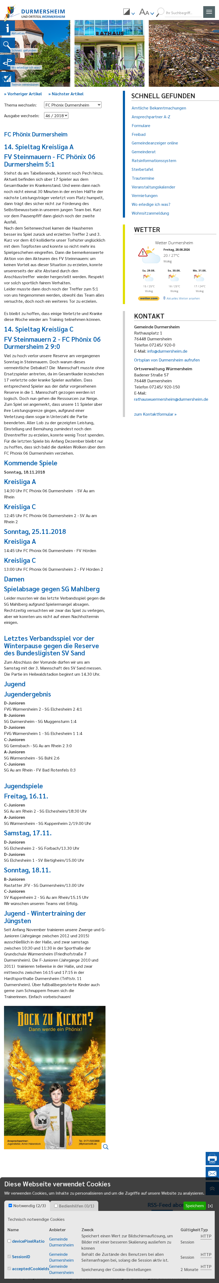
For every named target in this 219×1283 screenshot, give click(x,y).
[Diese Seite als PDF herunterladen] (212, 1163)
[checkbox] (10, 1205)
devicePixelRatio (28, 1241)
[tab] (27, 1206)
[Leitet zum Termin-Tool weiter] (7, 79)
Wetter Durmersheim (174, 242)
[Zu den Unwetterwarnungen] (150, 266)
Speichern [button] (195, 1205)
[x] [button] (210, 1205)
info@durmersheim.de (167, 351)
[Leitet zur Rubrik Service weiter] (7, 62)
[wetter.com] (148, 299)
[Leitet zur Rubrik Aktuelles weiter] (7, 28)
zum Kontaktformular (153, 414)
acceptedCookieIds (30, 1268)
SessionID (21, 1256)
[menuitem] (129, 12)
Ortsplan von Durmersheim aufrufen (167, 360)
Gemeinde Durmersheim (61, 1242)
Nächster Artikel (66, 93)
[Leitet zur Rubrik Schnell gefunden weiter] (7, 45)
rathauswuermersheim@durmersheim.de (171, 399)
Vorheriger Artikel (23, 93)
